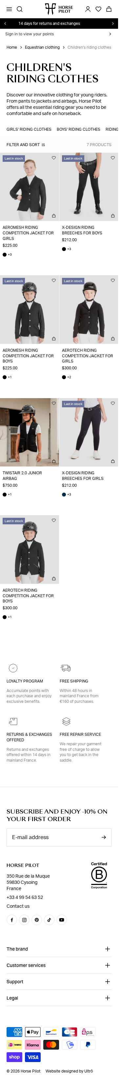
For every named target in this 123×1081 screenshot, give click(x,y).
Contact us (18, 906)
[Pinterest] (36, 920)
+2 (66, 377)
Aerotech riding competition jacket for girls (87, 355)
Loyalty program (25, 681)
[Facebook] (12, 920)
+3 (7, 255)
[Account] (88, 9)
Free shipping (74, 681)
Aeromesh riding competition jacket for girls (28, 233)
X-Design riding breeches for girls (83, 476)
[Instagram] (24, 920)
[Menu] (9, 9)
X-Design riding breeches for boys (82, 230)
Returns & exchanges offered (29, 737)
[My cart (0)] (109, 9)
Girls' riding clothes (29, 129)
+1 (7, 377)
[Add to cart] (53, 215)
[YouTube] (61, 920)
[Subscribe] (104, 837)
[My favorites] (53, 157)
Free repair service (80, 734)
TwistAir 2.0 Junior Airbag (22, 476)
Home (12, 47)
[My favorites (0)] (98, 9)
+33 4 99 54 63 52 (25, 897)
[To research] (20, 9)
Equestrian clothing (42, 47)
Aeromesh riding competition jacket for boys (28, 355)
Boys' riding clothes (78, 129)
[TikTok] (49, 920)
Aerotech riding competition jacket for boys (28, 595)
